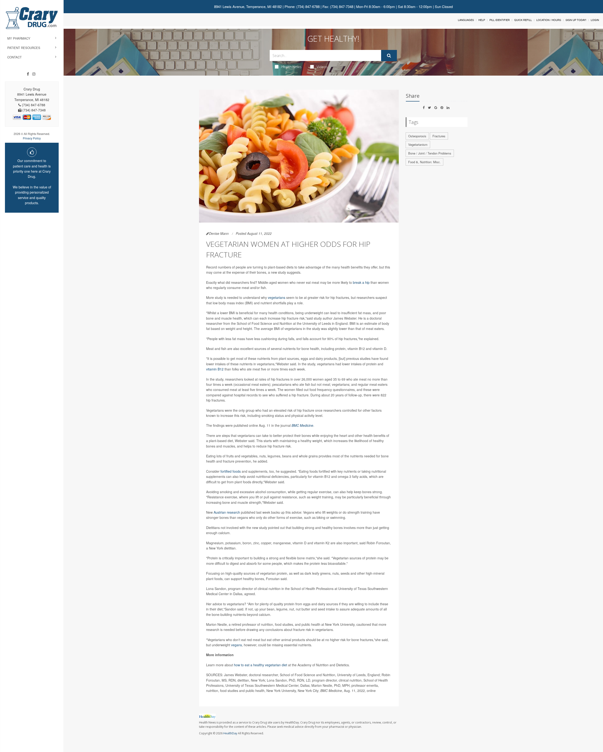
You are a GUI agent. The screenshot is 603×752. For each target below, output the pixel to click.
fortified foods (231, 471)
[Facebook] (28, 74)
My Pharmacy (18, 38)
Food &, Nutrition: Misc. (424, 162)
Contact (14, 57)
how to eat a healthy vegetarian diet (260, 665)
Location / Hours (548, 20)
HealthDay (230, 733)
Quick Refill (523, 20)
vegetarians (276, 297)
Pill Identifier (499, 20)
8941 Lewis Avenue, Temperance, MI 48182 (248, 6)
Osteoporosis (417, 136)
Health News (291, 66)
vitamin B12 (215, 369)
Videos (322, 66)
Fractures (438, 136)
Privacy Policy (32, 138)
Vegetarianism (418, 144)
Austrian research (227, 512)
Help (481, 20)
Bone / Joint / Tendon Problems (429, 153)
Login (595, 20)
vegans (236, 644)
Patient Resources (23, 47)
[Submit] (389, 55)
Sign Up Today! (576, 20)
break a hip (361, 282)
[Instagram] (34, 74)
